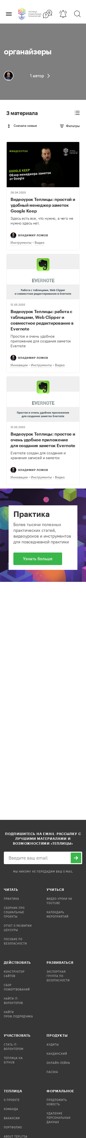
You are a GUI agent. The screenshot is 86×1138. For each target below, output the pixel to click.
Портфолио (13, 1127)
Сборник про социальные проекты (14, 912)
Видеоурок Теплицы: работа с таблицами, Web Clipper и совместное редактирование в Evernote (42, 320)
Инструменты (21, 243)
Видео (39, 243)
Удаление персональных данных (59, 1118)
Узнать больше (38, 558)
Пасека (52, 1072)
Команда (11, 1109)
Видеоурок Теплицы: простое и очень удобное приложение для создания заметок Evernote (43, 439)
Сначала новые (25, 126)
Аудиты (53, 1044)
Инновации (19, 365)
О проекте (12, 1100)
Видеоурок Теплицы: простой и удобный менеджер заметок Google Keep (43, 205)
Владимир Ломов (33, 235)
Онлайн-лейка (58, 1063)
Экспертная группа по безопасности (58, 976)
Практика (11, 899)
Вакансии (12, 1118)
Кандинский (57, 1054)
